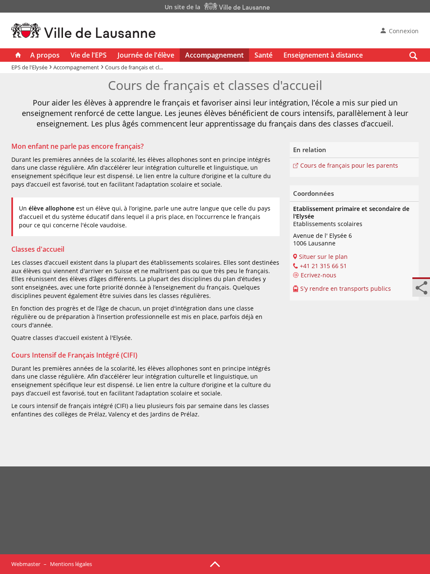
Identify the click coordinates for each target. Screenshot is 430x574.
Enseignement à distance (323, 55)
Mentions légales (71, 564)
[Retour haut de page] (215, 563)
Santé (263, 55)
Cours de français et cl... (134, 67)
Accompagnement (214, 55)
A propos (45, 55)
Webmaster (25, 564)
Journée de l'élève (146, 55)
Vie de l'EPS (89, 55)
